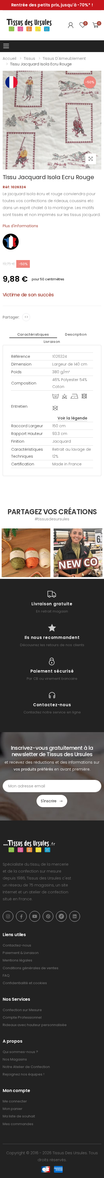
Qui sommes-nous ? (20, 1051)
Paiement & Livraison (21, 952)
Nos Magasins (15, 1059)
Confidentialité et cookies (25, 982)
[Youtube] (34, 916)
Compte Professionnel (22, 1017)
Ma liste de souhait (19, 1116)
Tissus (29, 58)
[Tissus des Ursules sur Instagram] (26, 553)
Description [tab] (76, 334)
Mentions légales (17, 960)
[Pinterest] (48, 916)
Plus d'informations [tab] (20, 226)
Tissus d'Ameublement (64, 58)
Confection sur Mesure (22, 1009)
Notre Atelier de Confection (26, 1066)
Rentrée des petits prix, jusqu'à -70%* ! (52, 5)
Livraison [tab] (52, 341)
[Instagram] (8, 916)
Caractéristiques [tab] (33, 334)
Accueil (9, 58)
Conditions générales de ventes (30, 968)
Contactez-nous (17, 945)
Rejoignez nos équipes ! (23, 1074)
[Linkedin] (74, 916)
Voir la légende (72, 418)
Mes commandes (18, 1123)
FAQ (6, 975)
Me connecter (15, 1101)
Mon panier (12, 1108)
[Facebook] (21, 916)
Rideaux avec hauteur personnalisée (35, 1024)
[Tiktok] (61, 916)
